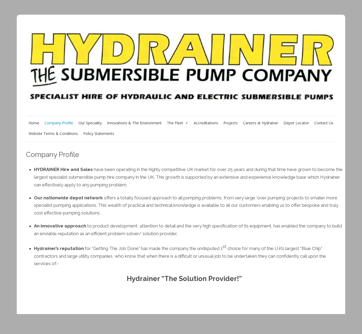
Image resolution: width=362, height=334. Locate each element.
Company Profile (59, 122)
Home (34, 122)
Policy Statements (98, 133)
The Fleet (175, 122)
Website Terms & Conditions (53, 133)
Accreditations (206, 122)
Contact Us (323, 122)
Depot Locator (296, 122)
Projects (230, 122)
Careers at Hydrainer (260, 122)
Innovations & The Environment (134, 122)
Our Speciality (90, 122)
